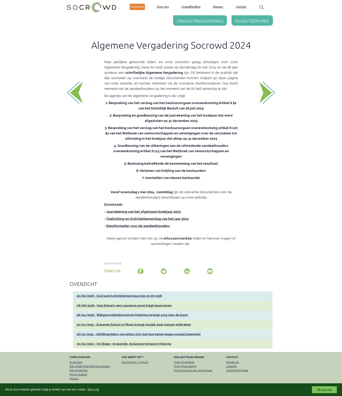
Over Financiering (185, 366)
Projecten (137, 6)
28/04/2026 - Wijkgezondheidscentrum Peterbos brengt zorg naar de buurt (132, 315)
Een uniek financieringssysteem (89, 366)
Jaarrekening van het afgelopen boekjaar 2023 (143, 212)
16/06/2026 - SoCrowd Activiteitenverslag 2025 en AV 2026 (119, 296)
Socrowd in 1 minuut (135, 362)
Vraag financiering (200, 20)
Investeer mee (252, 20)
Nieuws (218, 6)
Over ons (163, 6)
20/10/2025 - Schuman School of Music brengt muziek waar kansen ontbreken (134, 324)
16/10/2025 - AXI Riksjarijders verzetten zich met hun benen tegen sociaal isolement (139, 334)
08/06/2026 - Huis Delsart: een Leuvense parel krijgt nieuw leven (124, 305)
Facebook (232, 362)
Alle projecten (78, 370)
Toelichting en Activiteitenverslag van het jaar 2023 (147, 219)
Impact (74, 378)
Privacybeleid (78, 374)
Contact (241, 6)
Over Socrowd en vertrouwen (193, 370)
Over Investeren (184, 362)
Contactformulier (237, 370)
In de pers (75, 362)
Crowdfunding (191, 6)
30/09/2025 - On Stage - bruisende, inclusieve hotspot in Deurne (124, 344)
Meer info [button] (93, 389)
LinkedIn (231, 366)
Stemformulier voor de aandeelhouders (138, 226)
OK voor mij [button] (324, 389)
